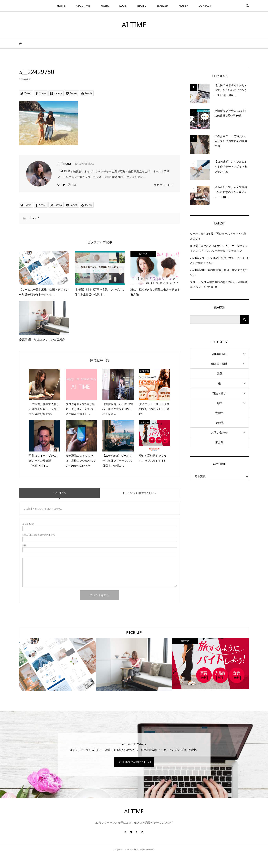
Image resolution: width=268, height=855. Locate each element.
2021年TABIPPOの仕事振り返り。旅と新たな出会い (219, 272)
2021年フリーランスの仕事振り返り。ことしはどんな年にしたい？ (219, 260)
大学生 (219, 413)
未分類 (219, 442)
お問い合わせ (219, 432)
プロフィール (162, 185)
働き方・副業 (219, 364)
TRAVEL (141, 5)
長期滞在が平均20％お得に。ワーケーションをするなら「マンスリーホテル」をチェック (219, 248)
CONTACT (205, 5)
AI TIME (134, 24)
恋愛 (219, 373)
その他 (219, 422)
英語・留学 (219, 393)
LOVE (122, 5)
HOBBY (183, 5)
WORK (104, 5)
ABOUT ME (83, 5)
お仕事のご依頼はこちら (134, 762)
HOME (61, 5)
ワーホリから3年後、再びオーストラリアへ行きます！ (218, 236)
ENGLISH (162, 5)
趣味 (219, 403)
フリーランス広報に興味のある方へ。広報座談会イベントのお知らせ (219, 284)
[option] (57, 664)
